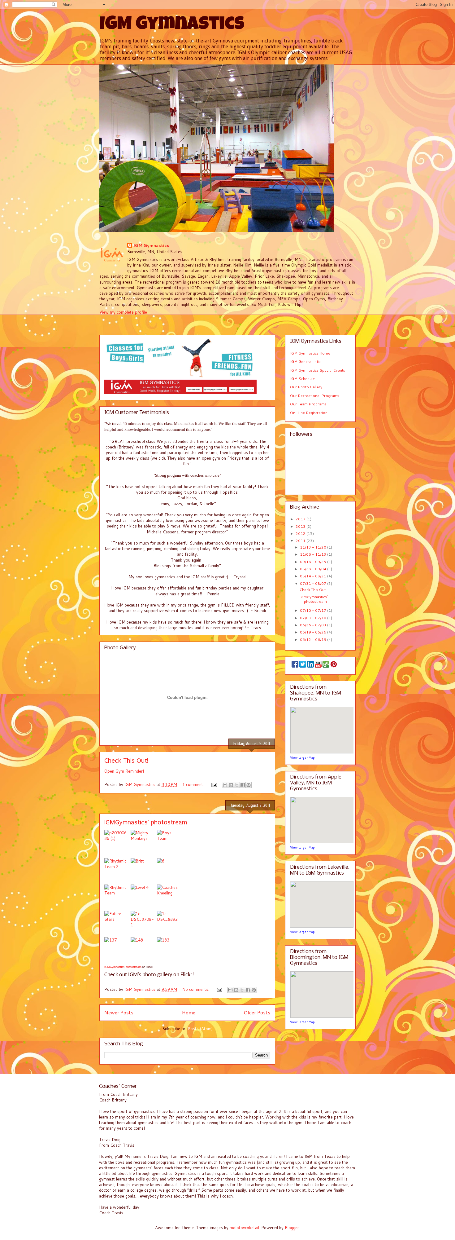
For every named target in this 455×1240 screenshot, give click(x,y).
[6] (170, 871)
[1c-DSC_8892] (170, 924)
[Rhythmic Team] (117, 898)
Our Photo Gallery (306, 387)
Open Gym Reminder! (124, 771)
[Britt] (144, 871)
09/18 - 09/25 (313, 561)
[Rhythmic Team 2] (117, 871)
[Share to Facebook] (243, 785)
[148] (144, 950)
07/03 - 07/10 (313, 617)
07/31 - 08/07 (313, 583)
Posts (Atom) (200, 1028)
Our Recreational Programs (314, 395)
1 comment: (193, 784)
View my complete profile (123, 312)
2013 (301, 526)
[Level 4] (144, 898)
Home (188, 1012)
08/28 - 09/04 (313, 568)
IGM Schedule (302, 378)
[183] (168, 950)
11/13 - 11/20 (313, 547)
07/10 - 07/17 (313, 610)
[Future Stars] (117, 924)
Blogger (292, 1227)
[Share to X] (237, 785)
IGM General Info (305, 361)
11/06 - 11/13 (313, 554)
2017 (301, 519)
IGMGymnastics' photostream (145, 822)
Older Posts (257, 1012)
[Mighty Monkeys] (144, 843)
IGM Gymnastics (172, 25)
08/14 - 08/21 (313, 576)
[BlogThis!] (231, 785)
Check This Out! (126, 760)
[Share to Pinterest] (248, 785)
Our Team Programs (308, 404)
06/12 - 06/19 (313, 639)
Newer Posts (118, 1012)
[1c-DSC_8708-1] (144, 924)
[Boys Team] (170, 843)
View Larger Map (302, 757)
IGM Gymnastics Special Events (317, 370)
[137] (117, 950)
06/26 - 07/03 (313, 625)
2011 (301, 540)
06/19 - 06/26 (313, 632)
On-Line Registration (308, 412)
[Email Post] (213, 784)
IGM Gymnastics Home (310, 353)
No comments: (196, 989)
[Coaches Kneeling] (168, 898)
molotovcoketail (244, 1227)
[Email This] (225, 785)
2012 (301, 533)
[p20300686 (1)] (117, 843)
